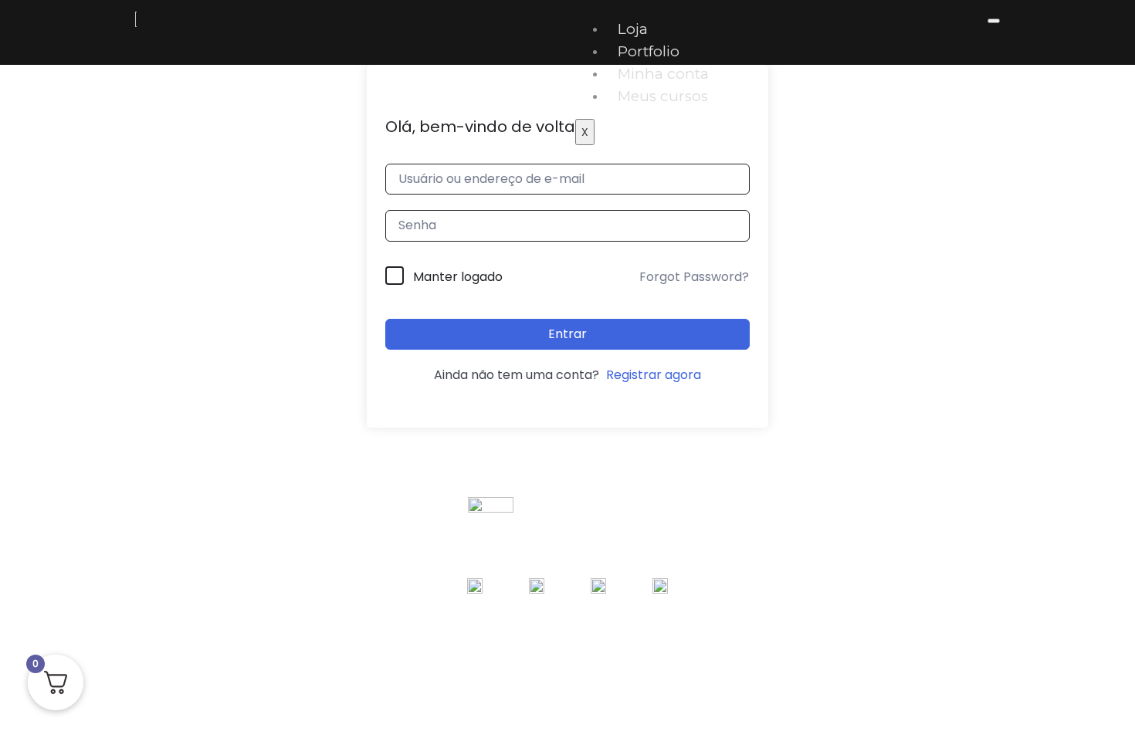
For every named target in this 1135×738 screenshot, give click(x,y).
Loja (633, 29)
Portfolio (648, 51)
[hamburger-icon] (994, 21)
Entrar (567, 334)
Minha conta (663, 74)
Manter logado (458, 277)
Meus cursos (663, 96)
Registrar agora (653, 375)
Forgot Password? (694, 277)
